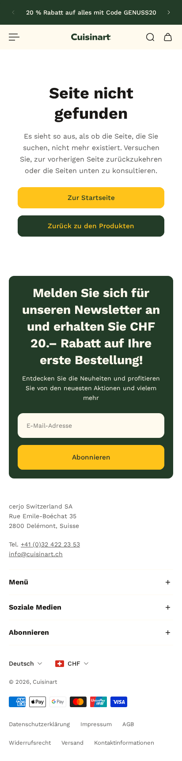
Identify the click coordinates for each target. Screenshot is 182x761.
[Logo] (91, 37)
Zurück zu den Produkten (91, 226)
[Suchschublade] (150, 37)
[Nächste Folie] (168, 12)
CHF (74, 663)
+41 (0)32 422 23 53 (50, 544)
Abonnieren (91, 457)
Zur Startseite (91, 198)
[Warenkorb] (168, 37)
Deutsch (21, 663)
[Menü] (14, 37)
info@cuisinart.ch (36, 554)
